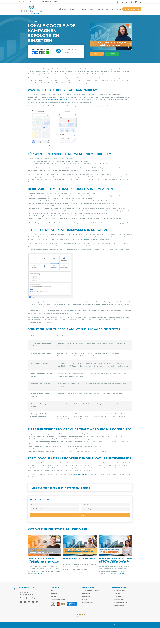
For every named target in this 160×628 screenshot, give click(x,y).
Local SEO (85, 599)
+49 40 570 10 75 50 (28, 2)
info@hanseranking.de (50, 2)
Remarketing (117, 596)
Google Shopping (118, 599)
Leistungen (63, 9)
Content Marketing (87, 602)
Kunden (100, 9)
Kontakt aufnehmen (132, 9)
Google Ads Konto (84, 474)
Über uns (82, 9)
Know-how (110, 9)
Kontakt (97, 54)
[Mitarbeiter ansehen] (59, 51)
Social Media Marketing (120, 602)
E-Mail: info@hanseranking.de (28, 598)
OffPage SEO (86, 596)
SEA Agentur (117, 593)
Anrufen (112, 54)
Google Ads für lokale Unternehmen (42, 463)
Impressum (116, 624)
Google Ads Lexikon (119, 605)
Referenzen (54, 593)
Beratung (73, 9)
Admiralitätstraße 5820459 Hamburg (25, 591)
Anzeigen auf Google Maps (58, 99)
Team (52, 590)
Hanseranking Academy (58, 599)
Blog (119, 9)
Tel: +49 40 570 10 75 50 (26, 595)
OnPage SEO (86, 593)
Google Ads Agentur (119, 590)
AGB (140, 624)
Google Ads (38, 69)
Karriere (92, 9)
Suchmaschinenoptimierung (90, 590)
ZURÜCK (34, 21)
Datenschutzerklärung (129, 624)
